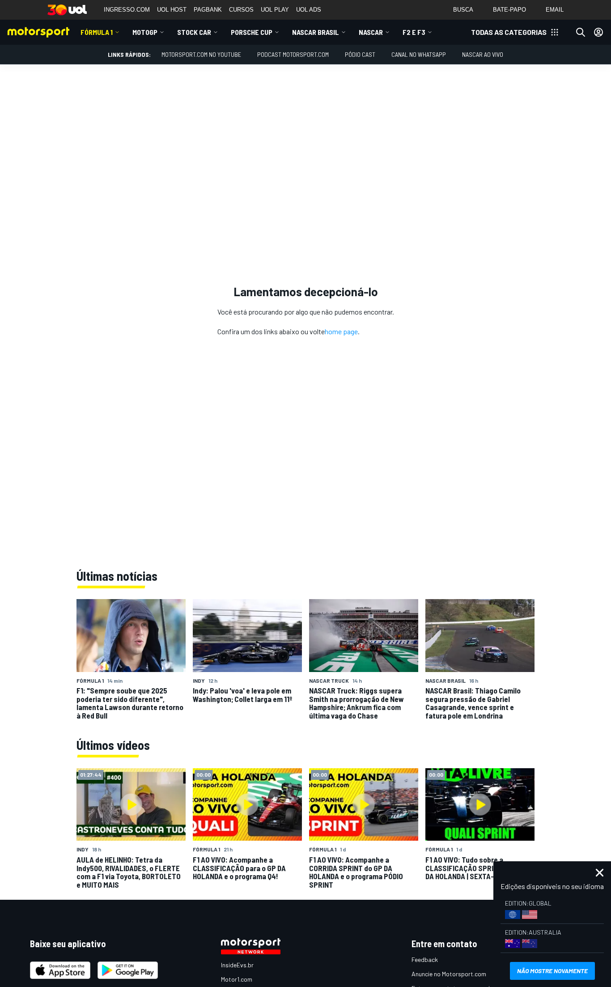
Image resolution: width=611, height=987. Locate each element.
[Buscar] (581, 32)
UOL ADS (308, 9)
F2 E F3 (414, 32)
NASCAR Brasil (315, 32)
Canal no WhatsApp (418, 54)
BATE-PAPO (509, 9)
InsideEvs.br (237, 965)
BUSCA (463, 9)
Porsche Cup (251, 32)
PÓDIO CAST (360, 54)
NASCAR (371, 32)
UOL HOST (172, 9)
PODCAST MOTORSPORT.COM (293, 54)
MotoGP (144, 32)
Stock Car (194, 32)
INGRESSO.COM (127, 9)
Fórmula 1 (97, 32)
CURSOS (241, 9)
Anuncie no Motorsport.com (449, 974)
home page (341, 331)
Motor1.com (236, 979)
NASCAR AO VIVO (482, 54)
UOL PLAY (275, 9)
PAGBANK (208, 9)
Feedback (425, 959)
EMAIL (555, 9)
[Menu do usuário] (598, 32)
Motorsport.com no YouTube (201, 54)
